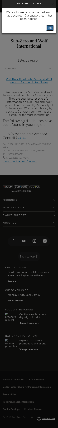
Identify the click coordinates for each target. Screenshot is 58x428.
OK (50, 28)
